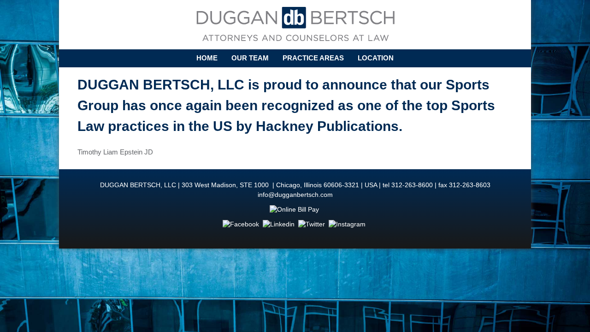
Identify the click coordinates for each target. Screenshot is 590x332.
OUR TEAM (250, 58)
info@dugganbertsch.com (295, 194)
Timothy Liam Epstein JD (115, 152)
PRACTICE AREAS (313, 58)
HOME (207, 58)
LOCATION (376, 58)
